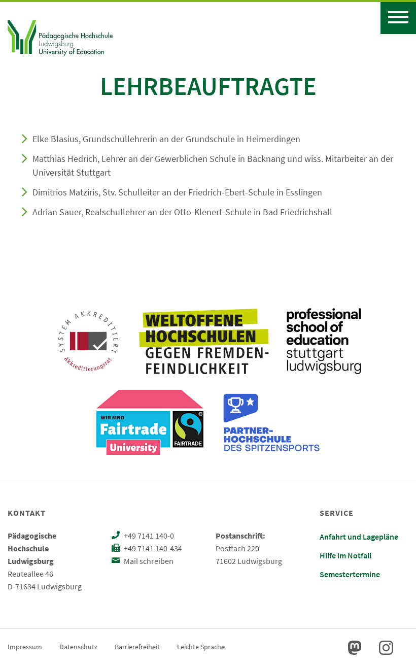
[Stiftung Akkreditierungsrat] (88, 341)
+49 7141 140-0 (148, 535)
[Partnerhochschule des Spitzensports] (272, 422)
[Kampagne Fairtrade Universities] (150, 422)
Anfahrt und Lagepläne (359, 536)
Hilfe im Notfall (345, 555)
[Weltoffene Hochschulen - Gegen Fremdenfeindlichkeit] (203, 341)
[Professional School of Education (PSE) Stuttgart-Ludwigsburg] (323, 341)
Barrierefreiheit (137, 646)
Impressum (25, 646)
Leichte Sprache (201, 646)
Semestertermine (350, 574)
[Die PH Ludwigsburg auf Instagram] (386, 648)
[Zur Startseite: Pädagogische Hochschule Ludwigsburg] (60, 36)
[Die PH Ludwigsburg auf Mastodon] (355, 648)
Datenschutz (78, 646)
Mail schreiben (148, 561)
